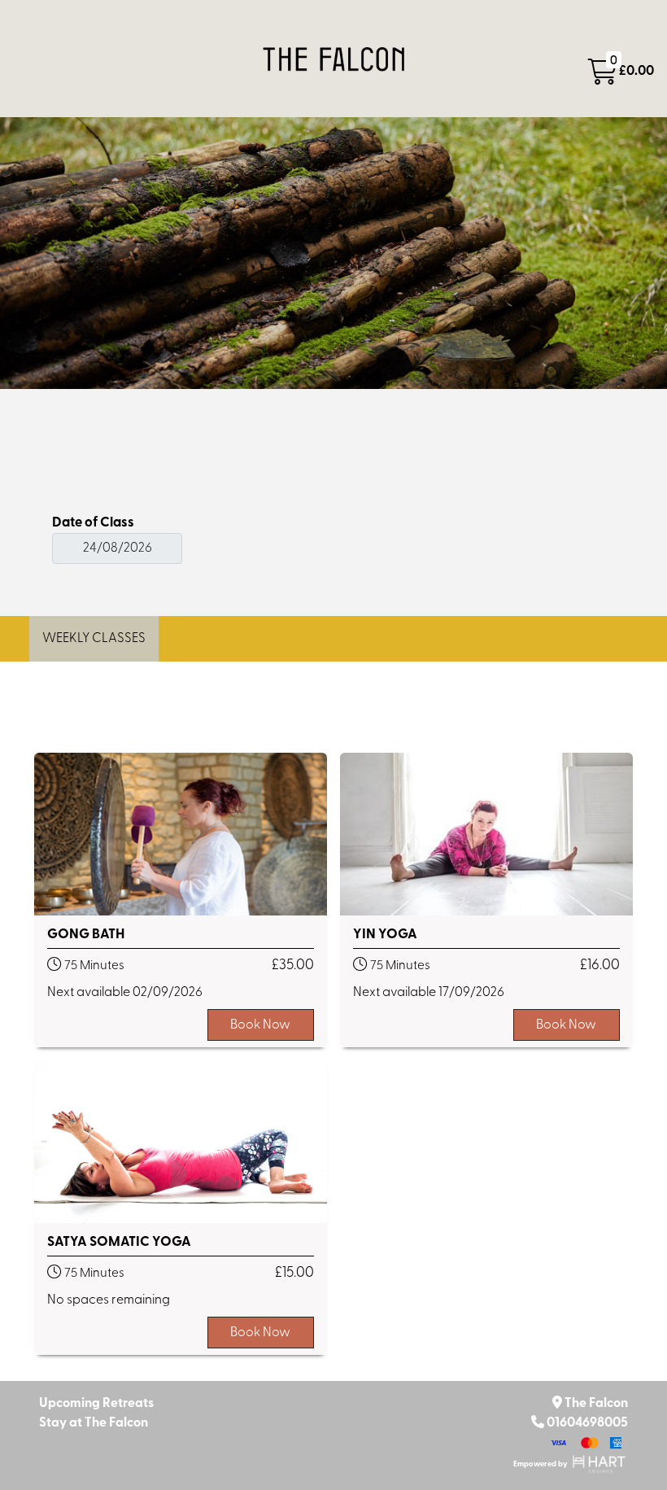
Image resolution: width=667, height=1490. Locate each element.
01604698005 (587, 1423)
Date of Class (93, 523)
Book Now (260, 1025)
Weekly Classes (94, 638)
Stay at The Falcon (93, 1423)
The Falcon (596, 1403)
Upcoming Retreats (96, 1403)
